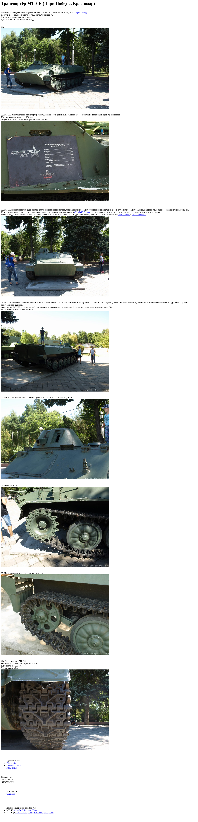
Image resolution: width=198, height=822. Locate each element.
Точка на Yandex (14, 765)
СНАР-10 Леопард (82, 212)
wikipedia (10, 794)
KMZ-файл (11, 768)
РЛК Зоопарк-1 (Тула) (43, 813)
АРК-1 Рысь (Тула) (23, 813)
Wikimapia (11, 763)
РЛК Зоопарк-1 (139, 214)
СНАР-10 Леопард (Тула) (25, 810)
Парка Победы (81, 12)
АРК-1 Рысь (124, 214)
